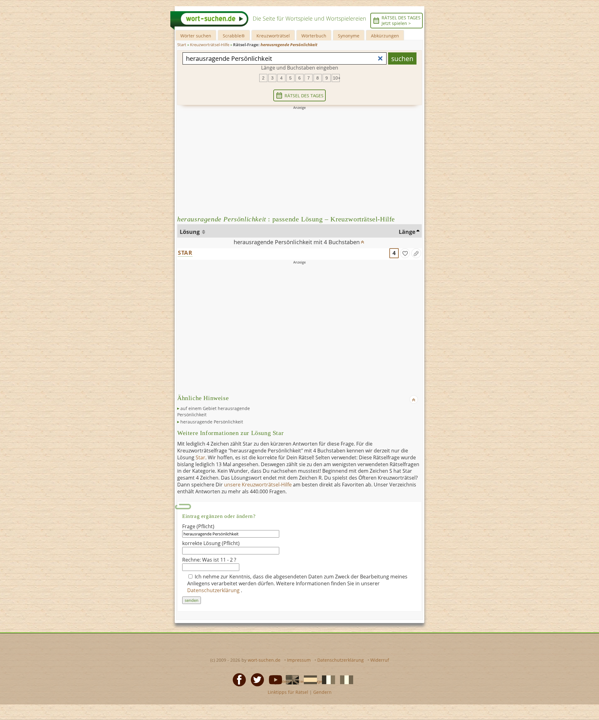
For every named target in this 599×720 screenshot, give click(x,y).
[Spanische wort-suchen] (308, 679)
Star (200, 457)
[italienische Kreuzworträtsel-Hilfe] (344, 679)
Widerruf (379, 660)
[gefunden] (405, 253)
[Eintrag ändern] (416, 253)
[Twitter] (255, 679)
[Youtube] (273, 679)
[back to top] (362, 240)
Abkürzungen (385, 36)
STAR (185, 252)
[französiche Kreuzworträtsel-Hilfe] (326, 679)
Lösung (190, 231)
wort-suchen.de (264, 660)
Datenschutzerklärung (214, 590)
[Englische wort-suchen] (290, 679)
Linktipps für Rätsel (288, 692)
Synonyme (348, 36)
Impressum (299, 660)
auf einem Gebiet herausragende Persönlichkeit (213, 411)
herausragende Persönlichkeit (211, 422)
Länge (407, 231)
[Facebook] (237, 679)
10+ (336, 77)
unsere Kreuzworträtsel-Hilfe (258, 484)
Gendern (322, 692)
